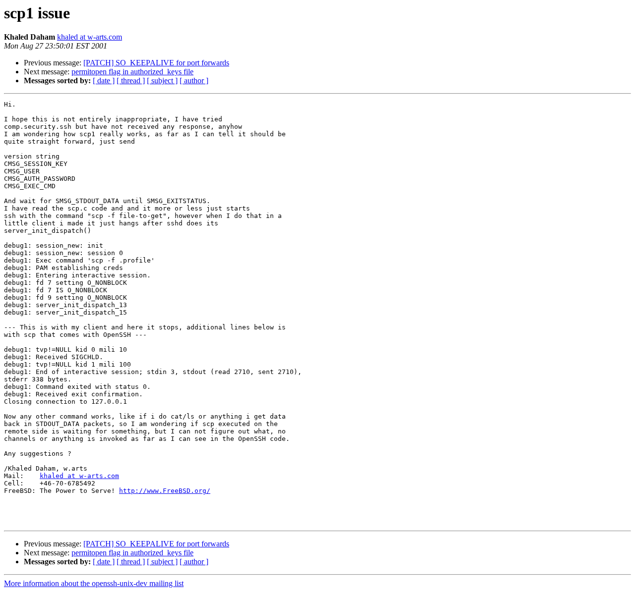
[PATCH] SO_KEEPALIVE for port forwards (156, 62)
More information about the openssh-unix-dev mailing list (94, 583)
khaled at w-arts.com (89, 37)
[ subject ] (162, 80)
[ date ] (104, 80)
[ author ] (194, 80)
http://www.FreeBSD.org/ (164, 490)
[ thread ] (131, 80)
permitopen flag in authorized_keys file (132, 71)
